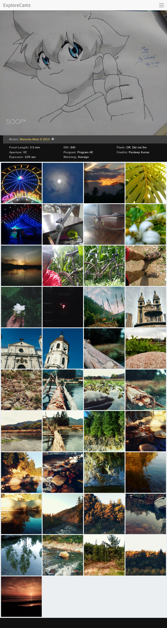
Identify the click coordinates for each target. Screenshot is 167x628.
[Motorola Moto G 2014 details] (52, 139)
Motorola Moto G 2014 (34, 139)
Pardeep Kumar (139, 152)
